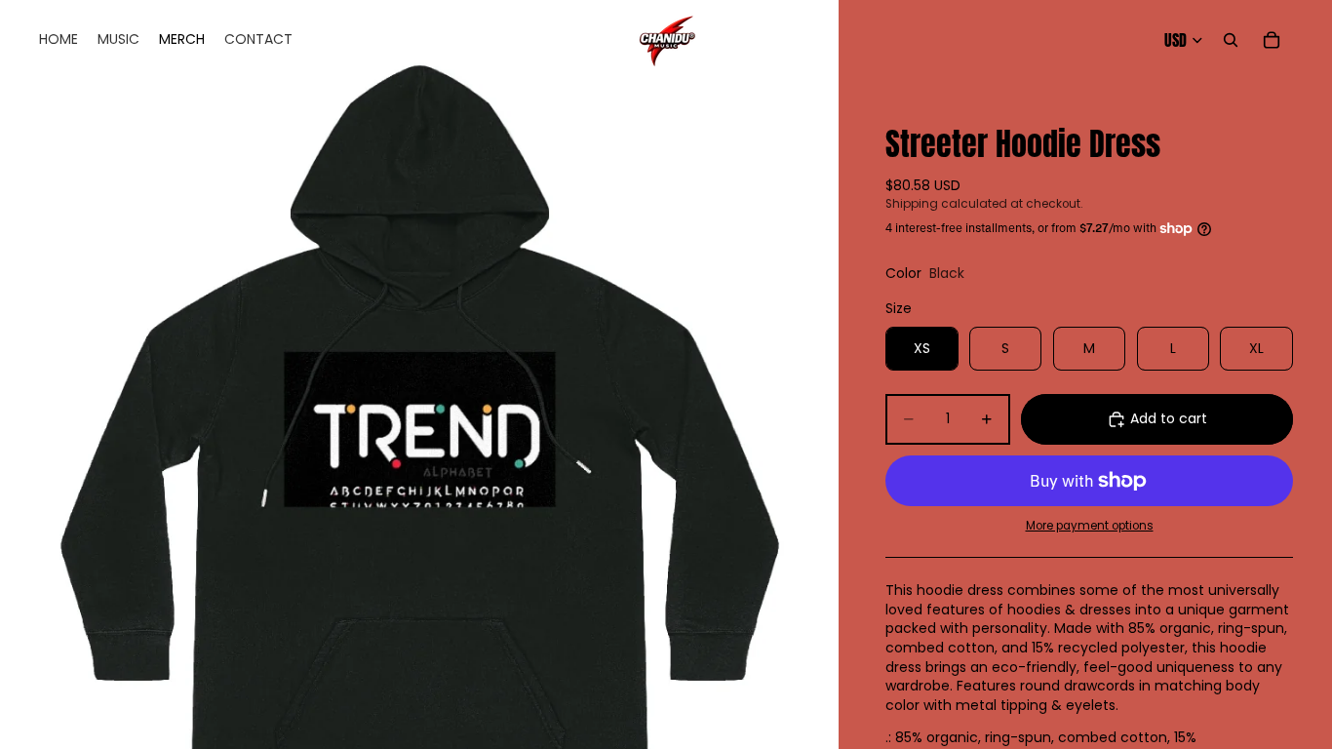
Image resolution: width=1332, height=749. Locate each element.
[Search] (1230, 40)
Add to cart (1168, 418)
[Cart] (1271, 40)
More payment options (1090, 525)
